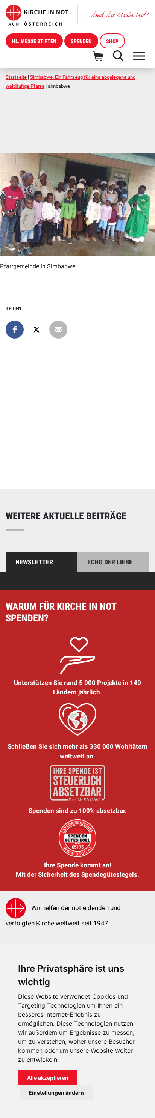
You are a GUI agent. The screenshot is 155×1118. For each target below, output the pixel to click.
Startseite (16, 77)
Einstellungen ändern (56, 1092)
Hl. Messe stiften (34, 41)
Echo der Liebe (109, 562)
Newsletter (34, 562)
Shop (112, 41)
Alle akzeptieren (47, 1077)
